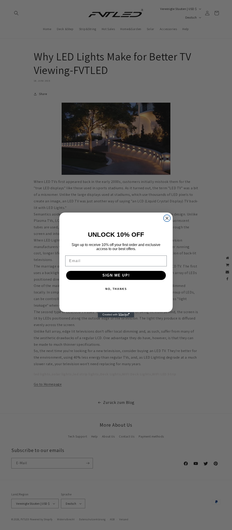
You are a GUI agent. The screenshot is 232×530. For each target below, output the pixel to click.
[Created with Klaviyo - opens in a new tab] (116, 314)
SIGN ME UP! (116, 275)
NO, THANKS (116, 289)
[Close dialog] (167, 218)
